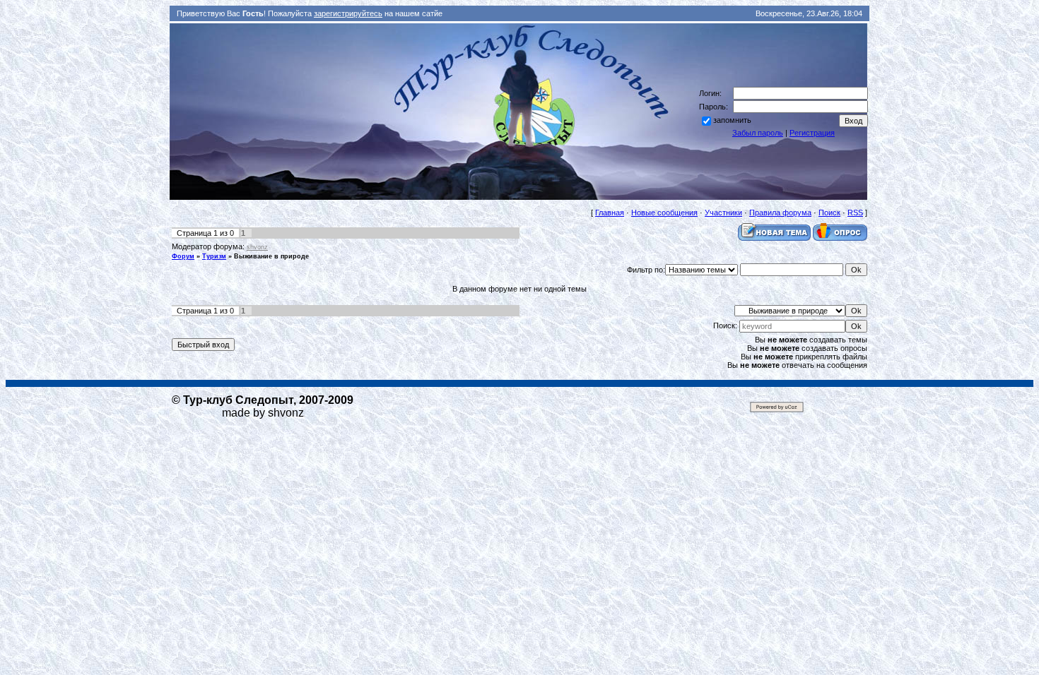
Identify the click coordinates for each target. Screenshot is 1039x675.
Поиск (829, 212)
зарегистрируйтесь (348, 13)
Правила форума (780, 212)
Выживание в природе (271, 256)
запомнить (732, 120)
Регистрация (812, 133)
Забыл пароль (757, 133)
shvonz (257, 247)
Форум (183, 256)
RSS (855, 212)
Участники (723, 212)
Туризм (214, 256)
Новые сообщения (664, 212)
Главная (609, 212)
